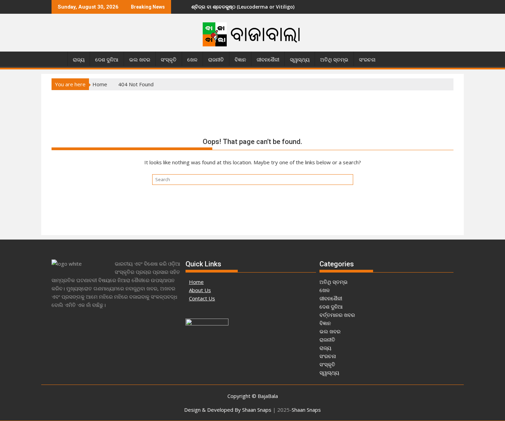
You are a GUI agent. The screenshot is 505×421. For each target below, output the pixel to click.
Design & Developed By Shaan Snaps (227, 409)
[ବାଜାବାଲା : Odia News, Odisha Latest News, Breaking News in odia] (58, 58)
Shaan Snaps (306, 409)
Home (196, 281)
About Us (200, 290)
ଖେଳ (192, 60)
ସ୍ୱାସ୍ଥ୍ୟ (300, 60)
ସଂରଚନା (367, 60)
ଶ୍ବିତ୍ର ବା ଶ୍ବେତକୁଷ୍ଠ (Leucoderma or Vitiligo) (232, 6)
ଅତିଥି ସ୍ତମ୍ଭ (334, 60)
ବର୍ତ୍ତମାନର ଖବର (337, 314)
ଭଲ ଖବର (139, 60)
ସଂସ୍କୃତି (169, 60)
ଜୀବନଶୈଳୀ (268, 60)
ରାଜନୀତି (216, 60)
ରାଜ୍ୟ (79, 60)
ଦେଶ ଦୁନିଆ (107, 60)
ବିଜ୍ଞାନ (240, 60)
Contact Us (202, 298)
